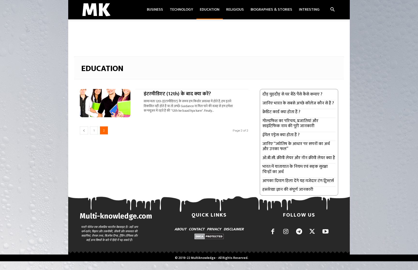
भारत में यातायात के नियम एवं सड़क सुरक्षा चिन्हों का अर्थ (295, 169)
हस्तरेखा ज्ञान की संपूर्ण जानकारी (287, 189)
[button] (332, 10)
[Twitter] (312, 232)
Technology (181, 9)
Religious (235, 9)
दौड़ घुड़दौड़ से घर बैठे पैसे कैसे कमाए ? (292, 94)
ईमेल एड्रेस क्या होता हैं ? (280, 135)
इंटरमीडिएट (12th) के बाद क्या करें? (177, 93)
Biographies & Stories (271, 9)
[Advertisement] (209, 36)
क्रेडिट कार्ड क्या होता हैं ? (281, 112)
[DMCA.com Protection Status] (209, 238)
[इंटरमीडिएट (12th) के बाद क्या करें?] (105, 103)
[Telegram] (299, 232)
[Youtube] (325, 232)
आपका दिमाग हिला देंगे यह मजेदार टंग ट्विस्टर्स (298, 180)
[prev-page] (84, 130)
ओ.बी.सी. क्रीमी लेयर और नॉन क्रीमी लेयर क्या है (298, 157)
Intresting (309, 9)
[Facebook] (272, 232)
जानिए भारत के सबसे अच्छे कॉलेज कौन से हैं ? (298, 103)
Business (155, 9)
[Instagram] (285, 232)
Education (209, 9)
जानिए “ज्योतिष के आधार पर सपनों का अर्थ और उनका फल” (296, 146)
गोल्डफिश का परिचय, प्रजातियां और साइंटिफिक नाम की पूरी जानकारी (290, 123)
